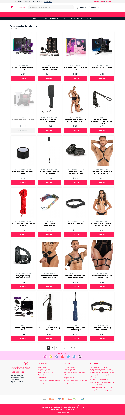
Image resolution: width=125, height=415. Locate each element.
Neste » (74, 348)
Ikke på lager (23, 130)
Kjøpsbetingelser (44, 370)
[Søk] (72, 7)
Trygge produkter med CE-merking (76, 380)
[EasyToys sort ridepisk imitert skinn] (49, 137)
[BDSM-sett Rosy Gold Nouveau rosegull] (49, 32)
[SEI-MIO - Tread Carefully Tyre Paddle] (49, 293)
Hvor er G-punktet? (96, 385)
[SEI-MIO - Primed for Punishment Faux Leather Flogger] (101, 84)
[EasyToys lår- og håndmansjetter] (23, 241)
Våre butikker (110, 1)
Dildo (45, 18)
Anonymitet (48, 1)
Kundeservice (99, 1)
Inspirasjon (42, 383)
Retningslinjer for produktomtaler (49, 380)
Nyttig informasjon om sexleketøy (101, 370)
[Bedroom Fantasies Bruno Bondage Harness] (75, 241)
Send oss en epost (19, 371)
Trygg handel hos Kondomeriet (74, 372)
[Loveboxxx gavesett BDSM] (23, 84)
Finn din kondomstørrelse (99, 379)
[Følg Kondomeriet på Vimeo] (68, 358)
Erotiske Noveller (76, 18)
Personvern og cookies (46, 372)
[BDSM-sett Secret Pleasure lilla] (23, 32)
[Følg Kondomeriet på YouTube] (62, 358)
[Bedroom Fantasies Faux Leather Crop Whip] (101, 189)
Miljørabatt (68, 375)
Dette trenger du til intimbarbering (102, 382)
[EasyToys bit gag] (75, 189)
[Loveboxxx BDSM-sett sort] (101, 32)
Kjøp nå (23, 78)
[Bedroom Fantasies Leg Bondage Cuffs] (101, 241)
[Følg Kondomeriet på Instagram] (45, 358)
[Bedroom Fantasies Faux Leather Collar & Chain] (75, 84)
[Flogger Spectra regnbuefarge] (49, 189)
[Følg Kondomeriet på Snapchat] (51, 358)
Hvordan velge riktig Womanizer (101, 387)
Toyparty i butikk (69, 378)
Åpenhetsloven (43, 375)
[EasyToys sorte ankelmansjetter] (75, 137)
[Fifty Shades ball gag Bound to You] (101, 293)
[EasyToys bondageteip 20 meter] (23, 137)
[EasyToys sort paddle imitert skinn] (49, 84)
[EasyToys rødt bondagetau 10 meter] (23, 189)
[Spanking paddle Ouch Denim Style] (75, 293)
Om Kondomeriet (70, 367)
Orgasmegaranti (69, 370)
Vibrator (36, 18)
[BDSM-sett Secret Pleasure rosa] (75, 32)
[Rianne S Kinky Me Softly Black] (23, 293)
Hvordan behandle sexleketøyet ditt (102, 372)
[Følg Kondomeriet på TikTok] (80, 358)
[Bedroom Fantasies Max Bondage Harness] (101, 137)
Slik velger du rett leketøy (98, 367)
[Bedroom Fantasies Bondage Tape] (49, 241)
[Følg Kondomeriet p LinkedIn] (74, 358)
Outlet (64, 18)
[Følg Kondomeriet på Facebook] (56, 358)
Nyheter (89, 18)
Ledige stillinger (69, 383)
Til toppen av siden (62, 412)
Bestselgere (54, 18)
